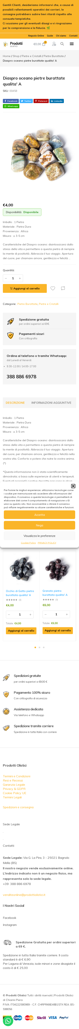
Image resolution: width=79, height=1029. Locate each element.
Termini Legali (12, 797)
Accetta (39, 514)
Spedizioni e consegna (18, 807)
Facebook (9, 918)
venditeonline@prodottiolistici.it (24, 895)
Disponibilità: (14, 212)
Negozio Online (36, 35)
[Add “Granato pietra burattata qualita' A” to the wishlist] (73, 557)
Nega (39, 525)
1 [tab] (35, 647)
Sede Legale (11, 824)
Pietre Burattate (27, 304)
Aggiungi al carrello (26, 288)
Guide (50, 35)
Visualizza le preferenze (39, 535)
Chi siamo (61, 35)
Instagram (10, 925)
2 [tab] (39, 647)
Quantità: (9, 270)
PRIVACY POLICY (47, 542)
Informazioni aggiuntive (51, 403)
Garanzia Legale (14, 784)
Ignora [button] (55, 28)
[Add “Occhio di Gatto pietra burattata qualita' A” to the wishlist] (36, 557)
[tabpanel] (21, 596)
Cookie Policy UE (14, 793)
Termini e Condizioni (16, 776)
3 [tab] (43, 647)
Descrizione (15, 403)
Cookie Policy (28, 542)
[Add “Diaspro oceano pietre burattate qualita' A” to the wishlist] (54, 288)
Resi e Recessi (13, 780)
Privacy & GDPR (14, 789)
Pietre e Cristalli (48, 304)
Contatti (73, 35)
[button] (73, 486)
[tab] (15, 402)
